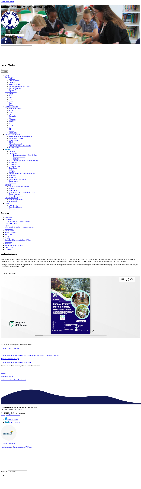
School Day (13, 162)
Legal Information (9, 443)
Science (11, 131)
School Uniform (14, 166)
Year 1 (11, 95)
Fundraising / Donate (16, 199)
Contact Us (12, 90)
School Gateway (14, 422)
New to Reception (19, 157)
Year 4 (11, 101)
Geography (12, 120)
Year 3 (11, 99)
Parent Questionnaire (16, 196)
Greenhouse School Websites (22, 447)
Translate (20, 37)
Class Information (11, 92)
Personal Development (12, 134)
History (11, 121)
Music (11, 125)
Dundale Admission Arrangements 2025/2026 (16, 355)
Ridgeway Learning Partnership (19, 86)
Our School (8, 77)
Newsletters (13, 205)
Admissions (13, 153)
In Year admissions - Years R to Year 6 (13, 380)
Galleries (12, 209)
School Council (14, 147)
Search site (4, 471)
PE (10, 127)
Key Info (8, 185)
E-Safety (12, 172)
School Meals (13, 164)
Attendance (13, 151)
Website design (6, 447)
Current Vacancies (15, 88)
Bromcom (12, 183)
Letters (11, 170)
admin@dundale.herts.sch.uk (10, 415)
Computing (12, 116)
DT (10, 118)
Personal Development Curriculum (20, 136)
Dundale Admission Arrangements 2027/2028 (16, 362)
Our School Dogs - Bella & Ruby (20, 146)
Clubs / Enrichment (15, 144)
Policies (11, 188)
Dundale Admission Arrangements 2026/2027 (45, 355)
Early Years (13, 133)
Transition (12, 177)
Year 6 (11, 105)
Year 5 (11, 103)
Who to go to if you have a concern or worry (23, 160)
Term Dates (13, 168)
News (7, 203)
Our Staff (12, 82)
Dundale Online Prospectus (10, 348)
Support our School (11, 198)
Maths (11, 112)
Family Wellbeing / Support (18, 179)
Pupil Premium (14, 190)
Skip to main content (7, 2)
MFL (10, 123)
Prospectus (12, 175)
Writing (11, 110)
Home (7, 75)
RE (10, 129)
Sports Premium (14, 194)
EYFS (11, 94)
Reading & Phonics (15, 108)
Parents (7, 149)
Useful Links (13, 181)
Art (10, 114)
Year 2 (11, 97)
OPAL (11, 142)
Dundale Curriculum (11, 107)
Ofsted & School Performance (19, 186)
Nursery (15, 159)
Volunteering (13, 201)
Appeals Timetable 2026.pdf (10, 359)
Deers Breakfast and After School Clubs (22, 173)
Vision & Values (14, 84)
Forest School (13, 140)
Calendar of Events (15, 207)
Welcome (12, 79)
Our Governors (14, 81)
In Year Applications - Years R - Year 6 (25, 155)
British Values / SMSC (16, 138)
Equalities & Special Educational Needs (22, 192)
